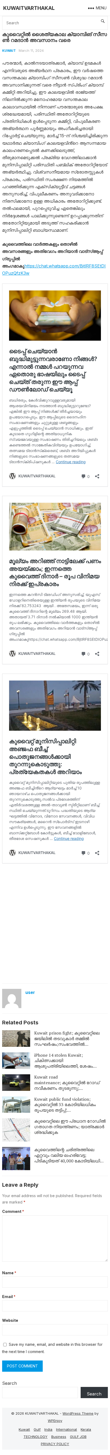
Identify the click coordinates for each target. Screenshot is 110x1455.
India (48, 1429)
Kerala (86, 1429)
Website (10, 1320)
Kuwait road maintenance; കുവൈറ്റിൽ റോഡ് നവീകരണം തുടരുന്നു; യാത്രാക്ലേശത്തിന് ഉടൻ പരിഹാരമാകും (67, 1088)
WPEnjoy (55, 1420)
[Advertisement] (55, 923)
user (30, 992)
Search (9, 1383)
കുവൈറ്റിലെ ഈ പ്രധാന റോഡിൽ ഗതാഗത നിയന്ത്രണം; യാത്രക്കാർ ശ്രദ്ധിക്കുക (70, 1126)
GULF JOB (78, 1436)
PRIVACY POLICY (55, 1444)
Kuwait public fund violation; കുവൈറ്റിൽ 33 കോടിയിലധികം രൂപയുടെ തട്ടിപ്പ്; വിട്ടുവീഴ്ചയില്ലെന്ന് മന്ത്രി (65, 1107)
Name (9, 1273)
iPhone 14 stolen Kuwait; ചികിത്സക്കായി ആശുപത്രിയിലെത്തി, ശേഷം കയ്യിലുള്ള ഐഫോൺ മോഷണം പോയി (69, 1066)
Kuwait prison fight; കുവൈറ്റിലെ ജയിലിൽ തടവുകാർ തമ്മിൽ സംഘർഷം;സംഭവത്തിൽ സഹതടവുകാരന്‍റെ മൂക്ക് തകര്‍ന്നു (69, 1041)
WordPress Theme (77, 1413)
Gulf (37, 1429)
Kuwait (9, 51)
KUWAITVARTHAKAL (29, 8)
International (66, 1429)
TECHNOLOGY (35, 1436)
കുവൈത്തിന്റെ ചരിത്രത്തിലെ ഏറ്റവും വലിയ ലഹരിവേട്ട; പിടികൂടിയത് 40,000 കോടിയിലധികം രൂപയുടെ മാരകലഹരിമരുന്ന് (70, 1158)
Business (58, 1436)
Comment (13, 1211)
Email (8, 1296)
